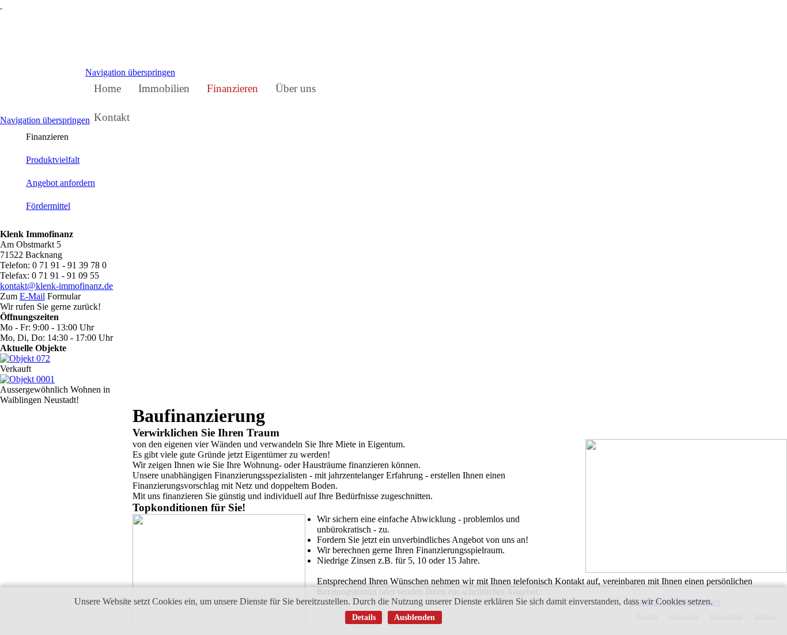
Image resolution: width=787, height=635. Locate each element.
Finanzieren (232, 88)
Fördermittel (48, 206)
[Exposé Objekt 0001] (27, 379)
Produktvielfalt (53, 160)
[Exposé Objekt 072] (25, 358)
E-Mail (32, 296)
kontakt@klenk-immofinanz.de (56, 286)
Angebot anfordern (60, 183)
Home (107, 88)
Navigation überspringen (130, 72)
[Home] (1, 5)
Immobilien (164, 88)
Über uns (295, 88)
